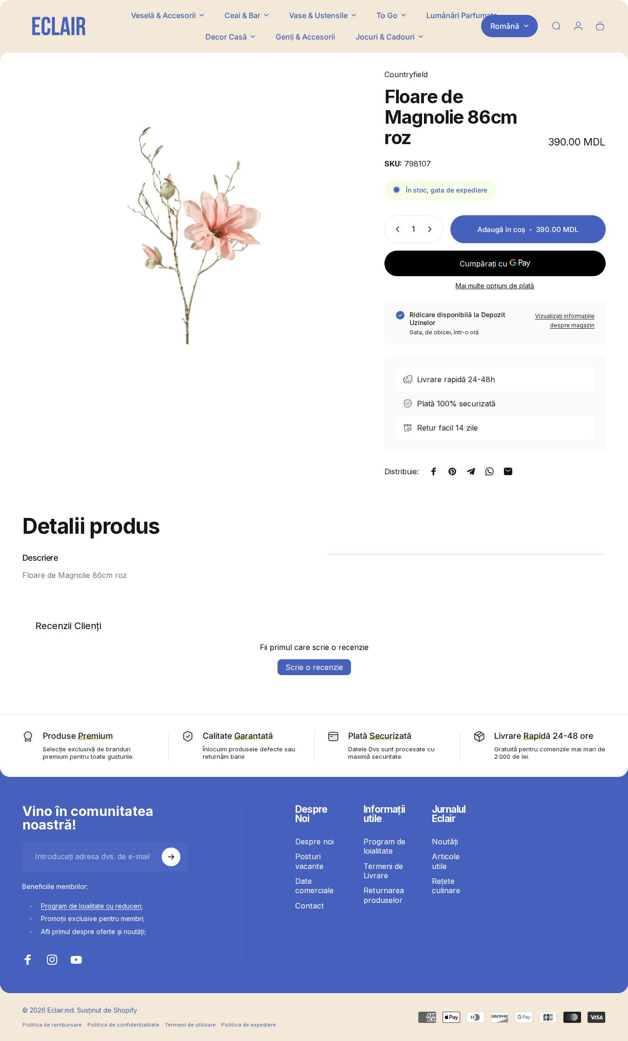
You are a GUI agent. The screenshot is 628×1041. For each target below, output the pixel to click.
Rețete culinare (446, 885)
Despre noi (314, 841)
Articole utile (446, 861)
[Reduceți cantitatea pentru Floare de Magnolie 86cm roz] (395, 229)
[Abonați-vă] (171, 857)
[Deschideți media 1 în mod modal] (188, 235)
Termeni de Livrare (383, 871)
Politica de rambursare (52, 1024)
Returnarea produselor (384, 895)
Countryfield (406, 74)
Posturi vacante (309, 861)
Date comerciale (314, 885)
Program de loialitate (384, 846)
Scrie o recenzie (314, 667)
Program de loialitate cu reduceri (91, 906)
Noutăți (445, 841)
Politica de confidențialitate (123, 1024)
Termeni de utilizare (190, 1024)
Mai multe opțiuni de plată (495, 286)
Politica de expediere (248, 1024)
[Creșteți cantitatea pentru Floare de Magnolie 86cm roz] (432, 229)
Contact (309, 905)
